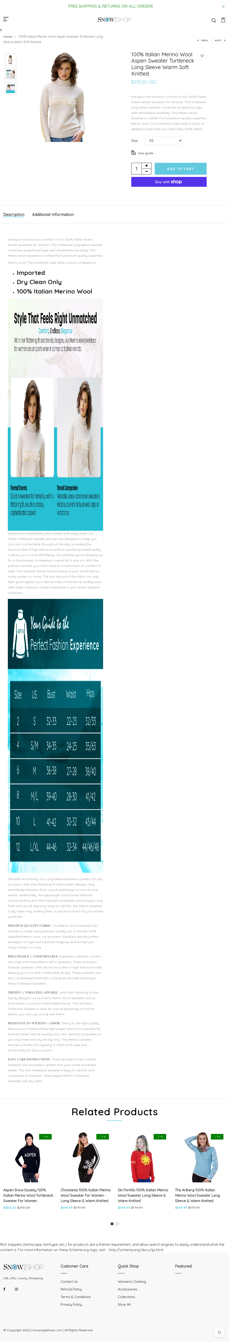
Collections (126, 1297)
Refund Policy (71, 1289)
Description (13, 214)
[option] (10, 58)
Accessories (127, 1289)
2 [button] (118, 1224)
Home (7, 37)
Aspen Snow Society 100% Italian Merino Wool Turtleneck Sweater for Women (28, 1195)
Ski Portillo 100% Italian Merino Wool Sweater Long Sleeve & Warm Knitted (143, 1195)
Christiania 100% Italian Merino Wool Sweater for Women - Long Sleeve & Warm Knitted (86, 1195)
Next (218, 40)
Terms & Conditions (76, 1297)
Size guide (145, 153)
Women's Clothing (132, 1281)
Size (134, 140)
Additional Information (53, 214)
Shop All (124, 1304)
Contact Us (69, 1281)
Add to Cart (180, 168)
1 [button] (112, 1224)
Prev (204, 40)
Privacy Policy (71, 1304)
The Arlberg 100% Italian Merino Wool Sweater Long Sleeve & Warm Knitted (197, 1195)
